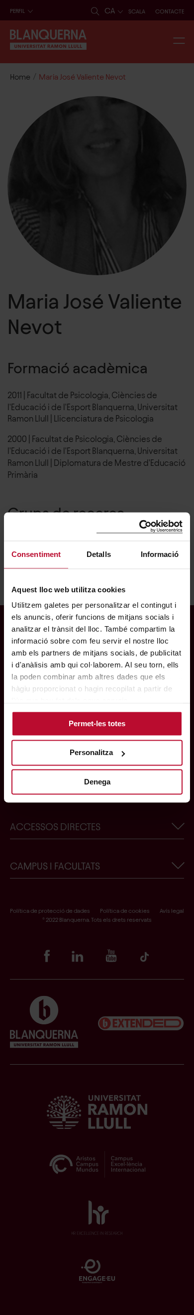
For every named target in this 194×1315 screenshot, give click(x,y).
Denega (97, 781)
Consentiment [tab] (36, 554)
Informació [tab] (160, 554)
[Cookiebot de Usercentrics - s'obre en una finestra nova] (140, 526)
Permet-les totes (97, 723)
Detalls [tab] (99, 554)
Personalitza (91, 753)
